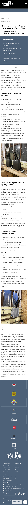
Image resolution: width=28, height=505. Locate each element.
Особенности (17, 467)
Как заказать (17, 473)
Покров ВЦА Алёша (6, 469)
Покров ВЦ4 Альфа (6, 467)
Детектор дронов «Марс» (7, 480)
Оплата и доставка (18, 474)
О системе (16, 465)
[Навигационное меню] (26, 4)
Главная (2, 18)
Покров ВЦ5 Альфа (6, 473)
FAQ (15, 469)
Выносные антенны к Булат (7, 476)
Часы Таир (5, 474)
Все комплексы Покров (7, 465)
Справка (16, 471)
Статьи (16, 476)
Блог (7, 18)
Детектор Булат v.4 (6, 471)
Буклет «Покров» (6, 478)
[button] (9, 493)
